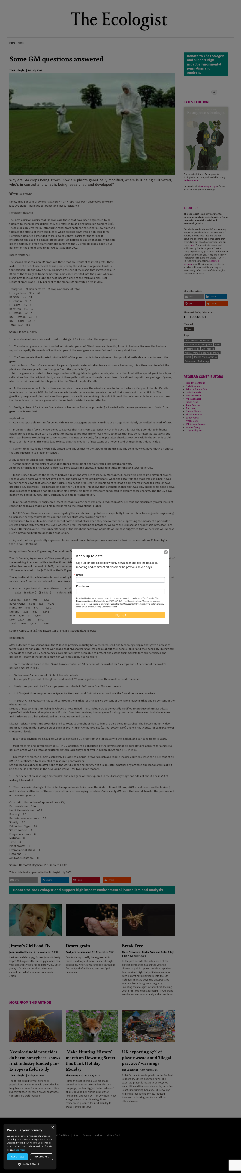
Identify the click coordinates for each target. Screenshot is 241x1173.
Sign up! (120, 615)
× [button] (52, 1127)
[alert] (30, 1146)
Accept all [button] (17, 1156)
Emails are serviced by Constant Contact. (99, 606)
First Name (82, 586)
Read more (19, 1149)
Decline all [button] (41, 1156)
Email (79, 574)
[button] (30, 1164)
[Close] (166, 552)
